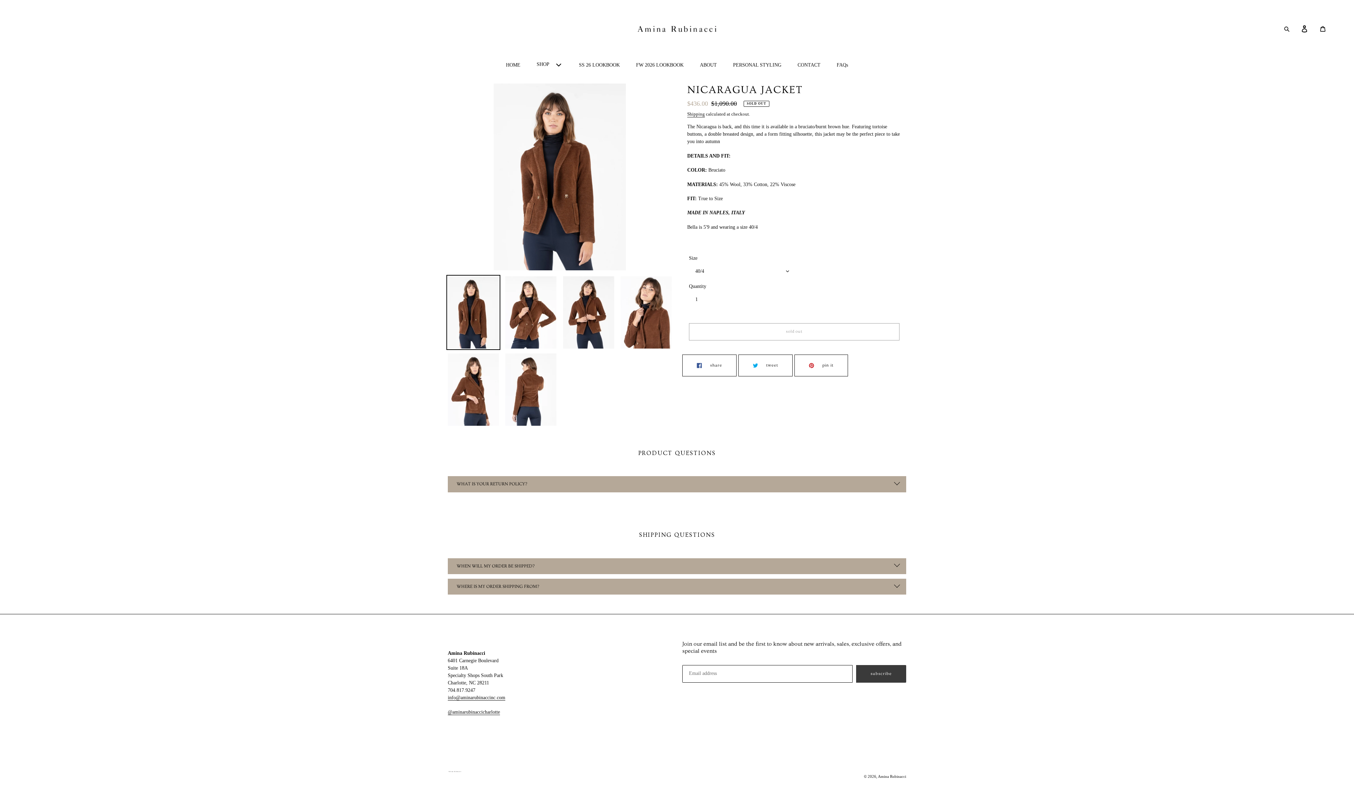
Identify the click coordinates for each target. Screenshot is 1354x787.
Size (693, 258)
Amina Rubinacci (892, 776)
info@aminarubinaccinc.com (476, 697)
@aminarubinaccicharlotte (474, 712)
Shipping (696, 114)
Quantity (697, 286)
